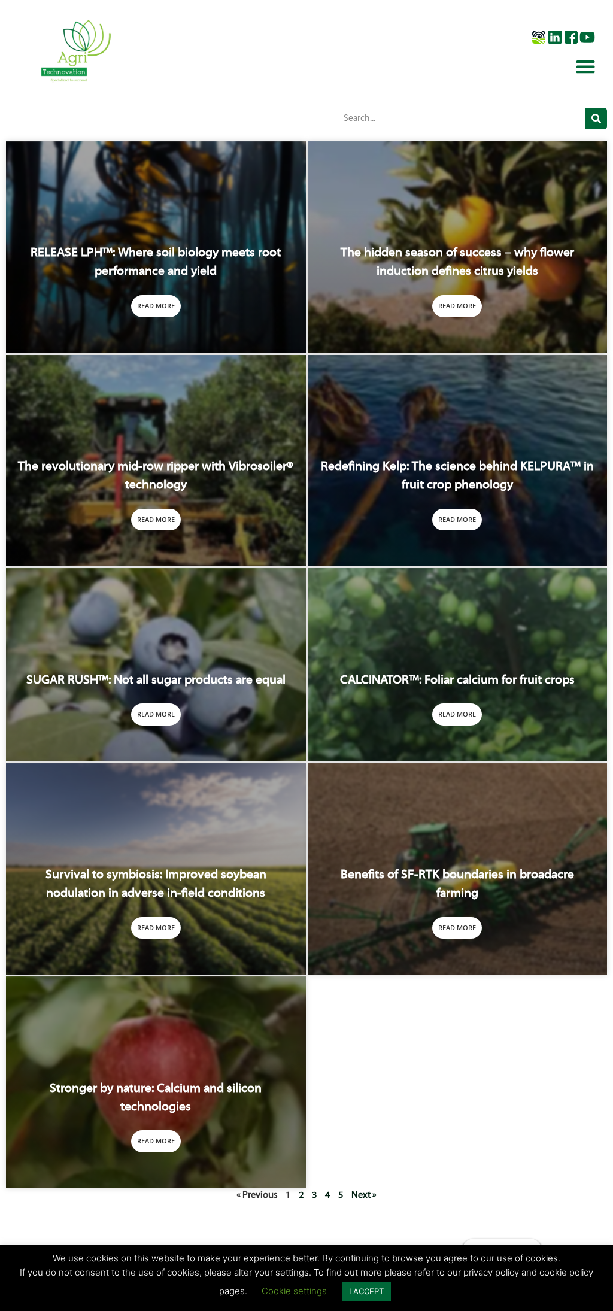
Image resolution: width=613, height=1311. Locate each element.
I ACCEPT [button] (366, 1291)
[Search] (596, 118)
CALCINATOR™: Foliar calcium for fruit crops (457, 680)
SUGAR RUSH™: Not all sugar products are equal (156, 680)
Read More (156, 305)
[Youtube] (587, 37)
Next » (364, 1195)
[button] (585, 66)
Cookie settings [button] (294, 1291)
